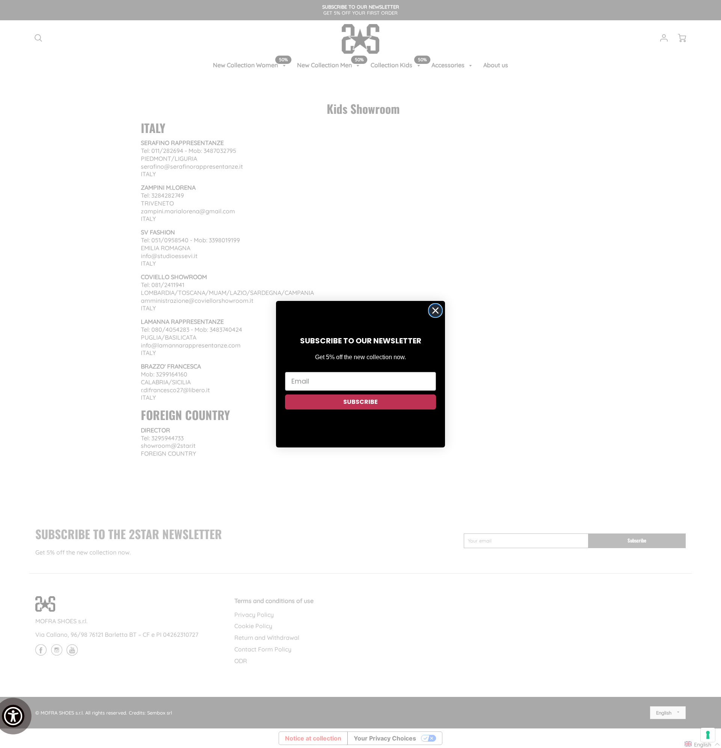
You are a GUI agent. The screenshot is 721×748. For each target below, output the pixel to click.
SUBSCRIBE (360, 401)
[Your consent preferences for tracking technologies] (708, 735)
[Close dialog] (435, 310)
